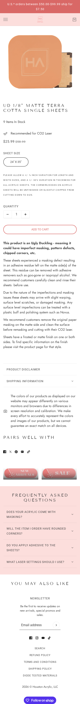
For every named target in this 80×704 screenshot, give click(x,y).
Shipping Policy (40, 668)
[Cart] (74, 19)
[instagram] (37, 638)
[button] (28, 451)
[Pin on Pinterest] (16, 451)
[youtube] (43, 638)
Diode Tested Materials (40, 675)
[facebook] (31, 638)
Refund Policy (40, 655)
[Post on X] (10, 452)
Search (40, 648)
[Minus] (7, 214)
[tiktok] (49, 638)
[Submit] (56, 625)
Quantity (10, 206)
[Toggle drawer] (5, 19)
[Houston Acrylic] (40, 19)
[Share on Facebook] (4, 451)
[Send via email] (22, 451)
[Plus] (25, 214)
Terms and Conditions (40, 662)
